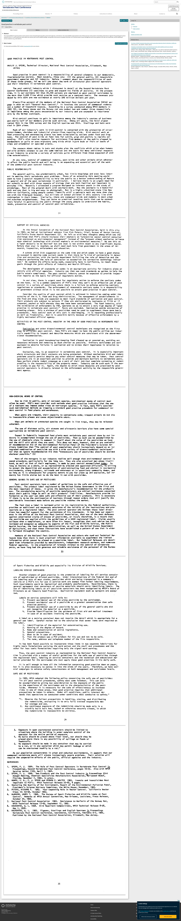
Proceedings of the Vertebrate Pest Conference (35, 17)
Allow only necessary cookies (148, 916)
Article (132, 24)
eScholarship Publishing (96, 916)
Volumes (47, 14)
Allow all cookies (168, 916)
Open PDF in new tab (122, 43)
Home (91, 904)
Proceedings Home (18, 14)
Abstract (6, 33)
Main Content (7, 43)
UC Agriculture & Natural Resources (10, 10)
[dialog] (158, 910)
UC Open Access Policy (95, 913)
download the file (28, 46)
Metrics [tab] (38, 30)
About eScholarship (95, 907)
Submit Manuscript (173, 6)
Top (178, 900)
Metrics (133, 32)
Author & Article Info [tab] (63, 30)
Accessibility (93, 919)
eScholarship (4, 17)
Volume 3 (48, 17)
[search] (178, 2)
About (135, 14)
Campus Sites (93, 910)
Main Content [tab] (13, 30)
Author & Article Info (136, 34)
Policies (76, 14)
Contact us (162, 14)
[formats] (11, 20)
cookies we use (166, 911)
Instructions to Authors (106, 14)
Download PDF (5, 20)
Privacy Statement (144, 911)
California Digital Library (6, 910)
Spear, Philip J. (8, 27)
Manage (174, 9)
